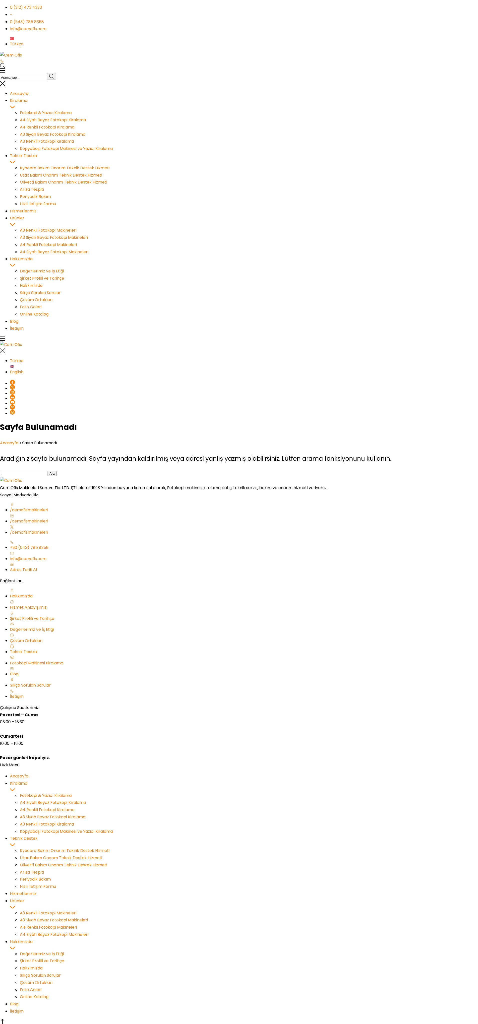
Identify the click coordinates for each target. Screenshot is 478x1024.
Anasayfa (9, 443)
